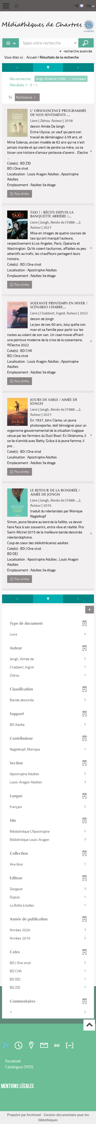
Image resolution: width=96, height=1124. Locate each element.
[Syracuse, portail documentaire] (48, 26)
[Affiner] (48, 67)
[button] (77, 5)
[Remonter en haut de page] (89, 1025)
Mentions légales (17, 1085)
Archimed (34, 1115)
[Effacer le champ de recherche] (76, 42)
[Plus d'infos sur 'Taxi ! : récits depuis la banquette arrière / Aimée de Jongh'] (17, 224)
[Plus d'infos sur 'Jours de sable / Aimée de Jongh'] (17, 412)
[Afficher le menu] (6, 6)
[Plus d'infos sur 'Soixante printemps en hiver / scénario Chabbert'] (17, 314)
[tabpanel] (48, 541)
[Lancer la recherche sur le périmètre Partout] (86, 42)
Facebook (13, 1061)
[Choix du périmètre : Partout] (10, 42)
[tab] (6, 1045)
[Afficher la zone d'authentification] (17, 5)
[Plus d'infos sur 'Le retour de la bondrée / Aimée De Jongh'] (17, 502)
